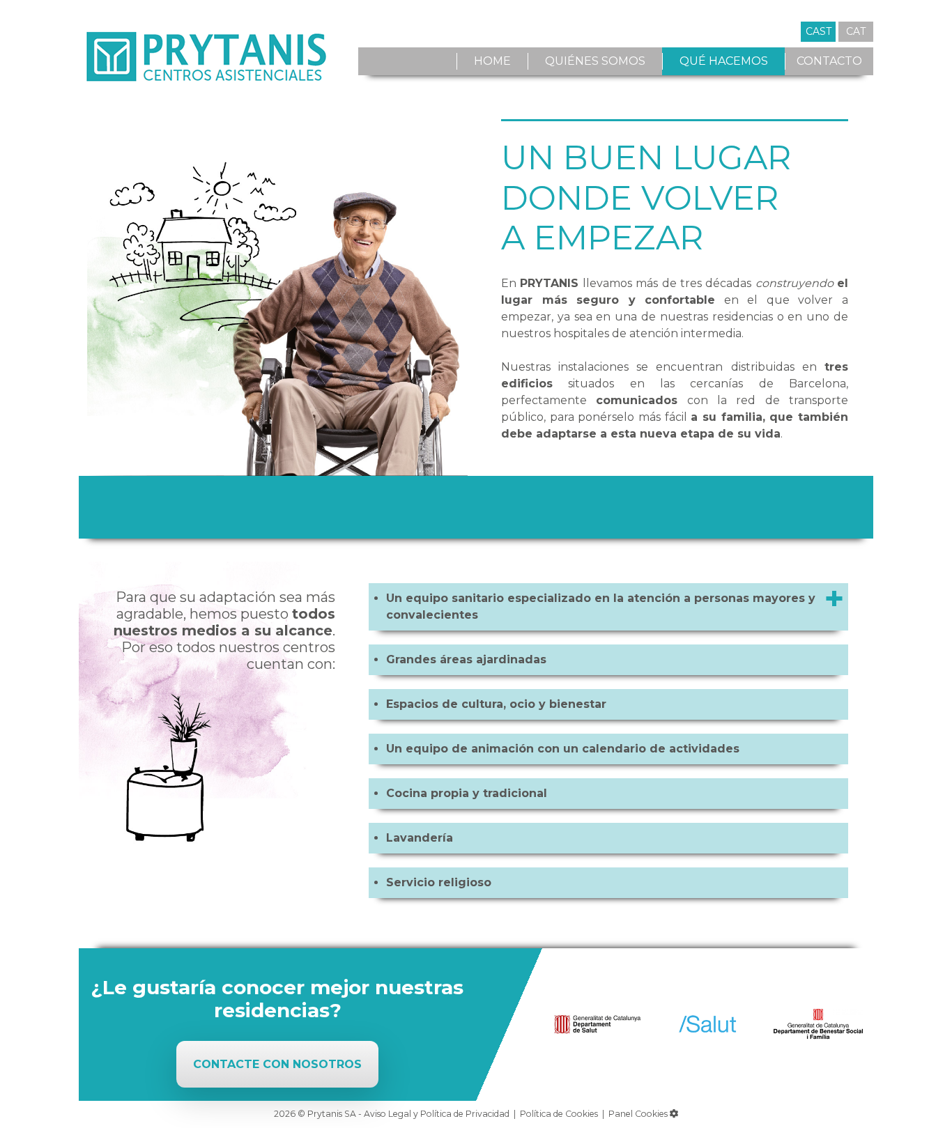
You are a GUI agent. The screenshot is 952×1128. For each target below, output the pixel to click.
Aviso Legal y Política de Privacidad (436, 1113)
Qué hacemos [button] (724, 61)
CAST (818, 31)
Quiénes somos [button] (595, 61)
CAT (856, 31)
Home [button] (492, 61)
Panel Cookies (639, 1113)
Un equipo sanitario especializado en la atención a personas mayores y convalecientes (600, 606)
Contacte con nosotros (277, 1064)
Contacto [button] (829, 61)
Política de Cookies (559, 1113)
